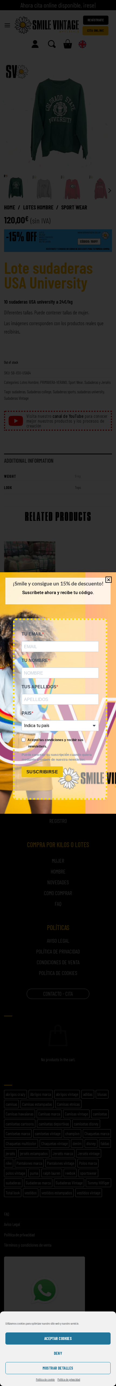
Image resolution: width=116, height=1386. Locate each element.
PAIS (27, 713)
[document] (58, 693)
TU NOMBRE (35, 660)
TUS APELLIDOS (39, 687)
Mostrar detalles (58, 1368)
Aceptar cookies (58, 1338)
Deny (58, 1353)
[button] (109, 580)
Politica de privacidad (68, 1379)
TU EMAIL (32, 634)
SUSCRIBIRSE (42, 772)
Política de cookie (45, 1379)
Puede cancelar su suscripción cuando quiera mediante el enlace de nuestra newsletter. (57, 757)
